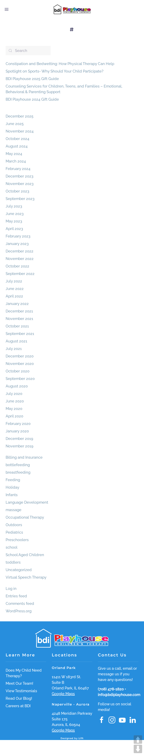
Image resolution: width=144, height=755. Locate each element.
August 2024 (17, 146)
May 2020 (14, 408)
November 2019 (19, 446)
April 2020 (14, 416)
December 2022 (19, 251)
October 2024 (17, 138)
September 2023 (20, 198)
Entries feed (16, 596)
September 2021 (20, 333)
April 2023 (14, 228)
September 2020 (20, 378)
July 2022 (14, 281)
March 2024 (16, 161)
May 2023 (14, 221)
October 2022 (17, 266)
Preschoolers (17, 540)
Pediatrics (14, 532)
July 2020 (14, 393)
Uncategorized (19, 570)
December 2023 (19, 176)
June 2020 (15, 401)
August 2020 (17, 386)
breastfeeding (18, 472)
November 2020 (20, 363)
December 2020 (20, 356)
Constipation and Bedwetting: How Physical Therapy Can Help (60, 63)
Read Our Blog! (19, 698)
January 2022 (17, 303)
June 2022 (15, 288)
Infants (12, 495)
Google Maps (63, 693)
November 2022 (20, 258)
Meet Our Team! (19, 683)
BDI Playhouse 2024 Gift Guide (32, 99)
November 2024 (20, 131)
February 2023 (18, 236)
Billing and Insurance (24, 457)
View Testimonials (21, 691)
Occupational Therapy (25, 517)
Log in (11, 588)
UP (138, 739)
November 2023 (20, 183)
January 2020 (17, 431)
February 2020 (18, 423)
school (11, 547)
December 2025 (19, 116)
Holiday (12, 487)
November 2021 (19, 318)
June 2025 (15, 123)
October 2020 (17, 371)
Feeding (13, 480)
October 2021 (17, 326)
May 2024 (14, 153)
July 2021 (14, 348)
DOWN (138, 749)
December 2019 (19, 438)
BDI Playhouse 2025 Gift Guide (32, 78)
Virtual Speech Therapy (26, 577)
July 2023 (14, 206)
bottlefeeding (18, 465)
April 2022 (14, 296)
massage (13, 510)
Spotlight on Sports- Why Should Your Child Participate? (55, 71)
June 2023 (15, 213)
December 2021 (19, 311)
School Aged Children (25, 555)
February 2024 (18, 168)
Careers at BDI (18, 706)
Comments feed (20, 603)
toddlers (13, 562)
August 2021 (16, 341)
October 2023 (17, 191)
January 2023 (17, 243)
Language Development (27, 502)
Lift (81, 738)
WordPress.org (19, 611)
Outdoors (14, 525)
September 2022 (20, 273)
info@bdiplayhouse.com (119, 694)
